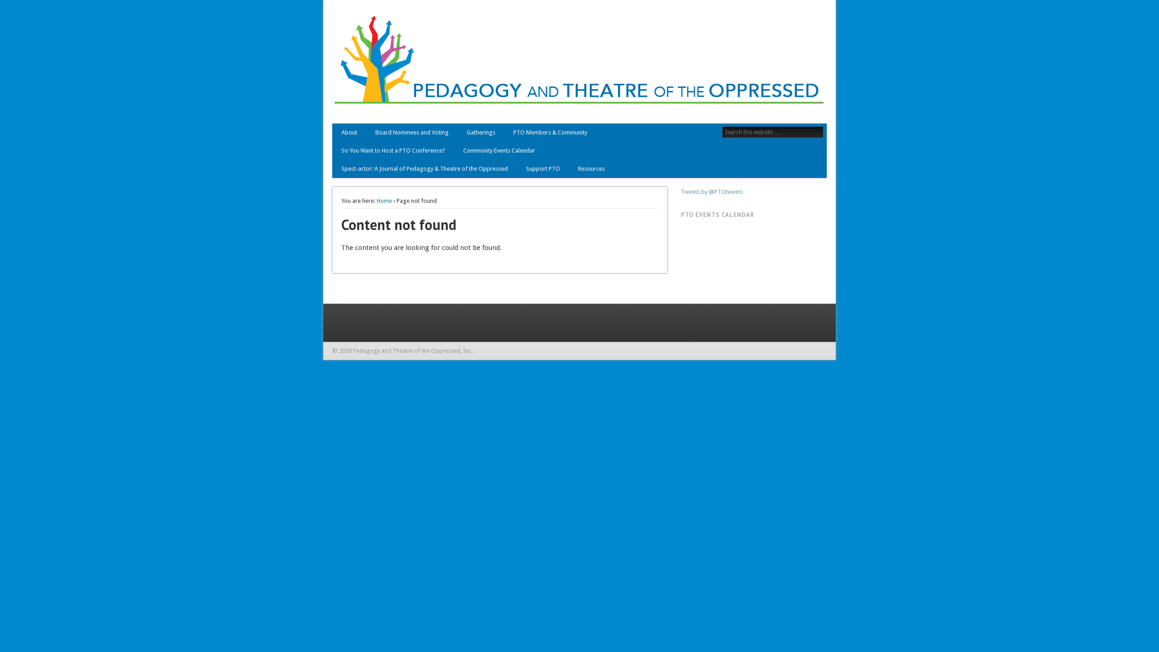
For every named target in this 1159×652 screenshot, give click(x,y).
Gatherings (481, 132)
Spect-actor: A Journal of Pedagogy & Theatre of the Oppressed (424, 168)
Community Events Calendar (499, 150)
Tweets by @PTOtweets (712, 191)
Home (384, 200)
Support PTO (543, 168)
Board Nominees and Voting (412, 132)
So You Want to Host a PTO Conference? (393, 150)
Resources (591, 168)
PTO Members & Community (550, 132)
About (349, 132)
